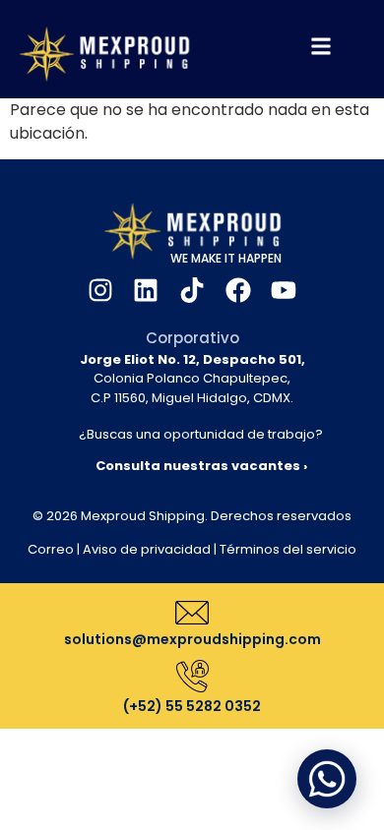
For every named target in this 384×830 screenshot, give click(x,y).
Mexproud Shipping (143, 515)
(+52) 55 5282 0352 (192, 706)
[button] (326, 778)
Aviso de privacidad (147, 549)
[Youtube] (283, 290)
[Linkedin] (146, 290)
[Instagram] (100, 290)
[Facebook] (238, 290)
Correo (51, 549)
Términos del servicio (288, 549)
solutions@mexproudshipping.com (192, 639)
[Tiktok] (192, 290)
